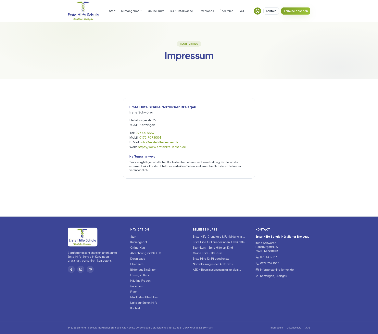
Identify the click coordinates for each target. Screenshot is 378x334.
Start (112, 11)
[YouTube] (90, 269)
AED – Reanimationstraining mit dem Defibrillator (216, 270)
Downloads (206, 11)
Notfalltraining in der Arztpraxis (213, 264)
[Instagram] (80, 269)
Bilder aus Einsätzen (143, 269)
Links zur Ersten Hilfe (143, 302)
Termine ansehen (296, 11)
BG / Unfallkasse (181, 11)
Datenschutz (294, 327)
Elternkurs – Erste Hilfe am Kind (213, 247)
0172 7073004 (150, 137)
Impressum (276, 327)
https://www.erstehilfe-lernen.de (162, 147)
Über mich (226, 11)
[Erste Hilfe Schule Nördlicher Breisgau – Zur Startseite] (83, 11)
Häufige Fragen (140, 280)
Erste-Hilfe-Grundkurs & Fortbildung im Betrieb (218, 237)
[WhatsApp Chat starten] (257, 11)
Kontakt (271, 11)
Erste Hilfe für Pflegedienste (211, 258)
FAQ (241, 11)
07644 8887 (145, 133)
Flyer (133, 291)
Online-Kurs (156, 11)
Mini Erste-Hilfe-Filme (144, 297)
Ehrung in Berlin (140, 275)
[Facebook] (71, 269)
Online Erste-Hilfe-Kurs (207, 253)
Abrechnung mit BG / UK (145, 253)
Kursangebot (130, 11)
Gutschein (136, 286)
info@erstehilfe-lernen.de (159, 142)
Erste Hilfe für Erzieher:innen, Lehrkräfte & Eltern (220, 242)
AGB (307, 327)
